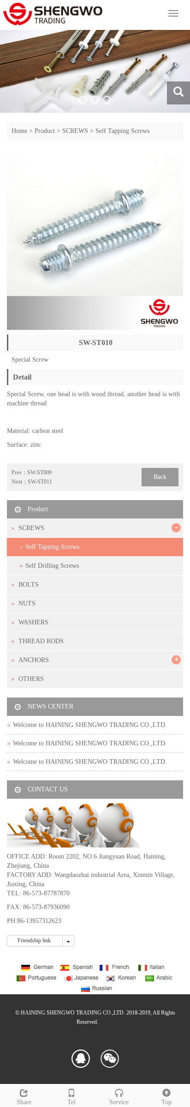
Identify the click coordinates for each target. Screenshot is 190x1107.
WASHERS (33, 622)
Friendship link (35, 940)
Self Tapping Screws (122, 130)
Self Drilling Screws (52, 565)
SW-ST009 (39, 472)
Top (166, 1102)
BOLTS (28, 584)
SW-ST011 (40, 482)
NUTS (27, 603)
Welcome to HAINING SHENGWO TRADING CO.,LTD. (90, 724)
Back (160, 476)
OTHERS (31, 678)
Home (19, 130)
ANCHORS (33, 660)
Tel (71, 1102)
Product (45, 130)
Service (119, 1102)
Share (24, 1102)
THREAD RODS (41, 641)
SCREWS (75, 130)
